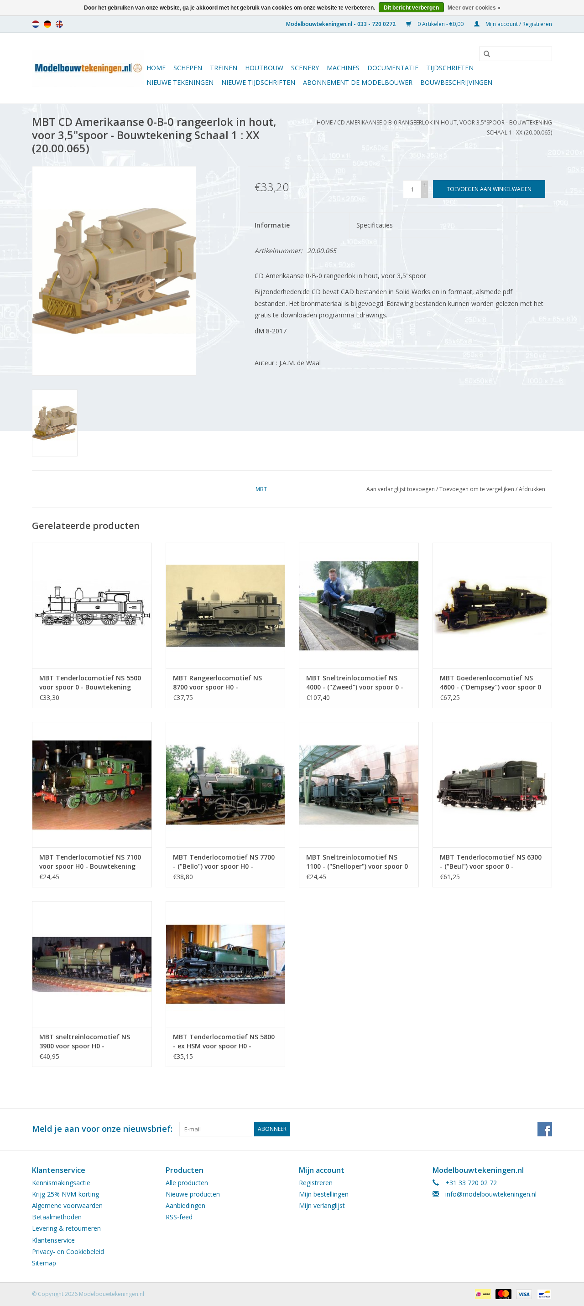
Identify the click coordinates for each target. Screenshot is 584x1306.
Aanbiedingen (185, 1205)
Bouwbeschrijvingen (456, 82)
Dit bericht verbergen (411, 8)
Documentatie (392, 67)
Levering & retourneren (66, 1228)
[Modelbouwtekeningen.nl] (88, 68)
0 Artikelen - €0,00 (440, 24)
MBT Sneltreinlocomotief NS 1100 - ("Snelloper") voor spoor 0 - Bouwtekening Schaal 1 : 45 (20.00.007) (357, 862)
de (47, 24)
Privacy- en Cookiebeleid (68, 1251)
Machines (343, 67)
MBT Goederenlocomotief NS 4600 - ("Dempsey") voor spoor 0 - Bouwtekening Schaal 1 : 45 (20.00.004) (490, 683)
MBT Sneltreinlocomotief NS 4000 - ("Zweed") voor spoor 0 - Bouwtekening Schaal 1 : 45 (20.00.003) (354, 683)
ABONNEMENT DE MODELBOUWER (357, 82)
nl (35, 24)
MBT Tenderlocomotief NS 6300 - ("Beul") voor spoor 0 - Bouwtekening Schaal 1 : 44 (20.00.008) (491, 862)
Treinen (223, 67)
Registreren (316, 1182)
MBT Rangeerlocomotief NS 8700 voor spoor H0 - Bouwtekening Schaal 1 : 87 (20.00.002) (217, 683)
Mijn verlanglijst (322, 1205)
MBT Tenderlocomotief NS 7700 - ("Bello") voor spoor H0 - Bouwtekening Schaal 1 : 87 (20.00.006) (224, 862)
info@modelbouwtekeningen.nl (491, 1194)
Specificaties (374, 225)
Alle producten (187, 1182)
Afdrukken (532, 489)
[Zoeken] (483, 54)
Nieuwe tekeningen (180, 82)
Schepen (187, 67)
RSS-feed (179, 1217)
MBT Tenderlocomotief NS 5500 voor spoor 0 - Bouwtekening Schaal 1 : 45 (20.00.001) (90, 683)
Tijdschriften (450, 67)
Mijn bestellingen (324, 1194)
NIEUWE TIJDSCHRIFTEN (258, 82)
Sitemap (44, 1263)
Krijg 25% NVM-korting (65, 1194)
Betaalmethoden (57, 1217)
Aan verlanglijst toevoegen (400, 489)
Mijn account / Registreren (518, 24)
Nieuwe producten (193, 1194)
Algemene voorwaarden (67, 1205)
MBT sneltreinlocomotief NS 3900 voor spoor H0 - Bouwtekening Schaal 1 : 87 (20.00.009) (84, 1041)
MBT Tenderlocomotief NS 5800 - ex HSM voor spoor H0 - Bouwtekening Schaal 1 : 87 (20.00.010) (224, 1041)
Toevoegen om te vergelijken (477, 489)
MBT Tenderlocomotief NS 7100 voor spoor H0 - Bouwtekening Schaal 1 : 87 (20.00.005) (90, 862)
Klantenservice (53, 1240)
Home (156, 67)
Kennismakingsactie (61, 1182)
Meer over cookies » (474, 8)
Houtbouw (264, 67)
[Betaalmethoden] (482, 1293)
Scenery (305, 67)
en (59, 24)
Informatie (272, 225)
